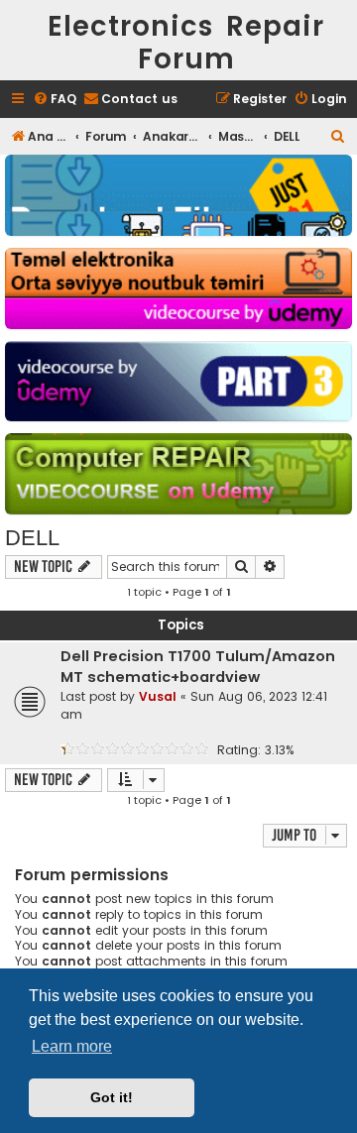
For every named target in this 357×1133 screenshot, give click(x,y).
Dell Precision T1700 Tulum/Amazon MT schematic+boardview (197, 666)
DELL (32, 537)
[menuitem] (54, 99)
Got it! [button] (111, 1097)
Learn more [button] (72, 1046)
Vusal (158, 696)
